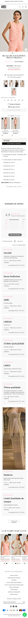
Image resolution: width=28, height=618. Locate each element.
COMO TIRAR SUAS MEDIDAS (14, 582)
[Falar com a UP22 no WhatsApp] (25, 615)
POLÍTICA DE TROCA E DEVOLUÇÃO (14, 585)
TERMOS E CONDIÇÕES (14, 592)
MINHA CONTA (14, 575)
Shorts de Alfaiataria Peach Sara (5, 131)
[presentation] (12, 563)
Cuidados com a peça (14, 186)
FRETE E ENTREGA (14, 587)
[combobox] (19, 245)
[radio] (5, 83)
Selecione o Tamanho (8, 97)
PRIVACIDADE (14, 589)
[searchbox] (7, 241)
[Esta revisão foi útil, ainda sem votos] (20, 265)
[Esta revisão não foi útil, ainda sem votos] (22, 265)
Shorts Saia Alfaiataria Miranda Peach (15, 131)
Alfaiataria (17, 182)
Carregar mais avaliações (14, 521)
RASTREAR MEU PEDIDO (14, 577)
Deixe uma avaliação (15, 234)
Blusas (11, 182)
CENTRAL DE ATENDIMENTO (14, 571)
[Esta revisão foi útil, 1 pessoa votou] (20, 401)
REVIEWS (14, 580)
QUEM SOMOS (14, 594)
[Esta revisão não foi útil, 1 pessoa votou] (22, 289)
